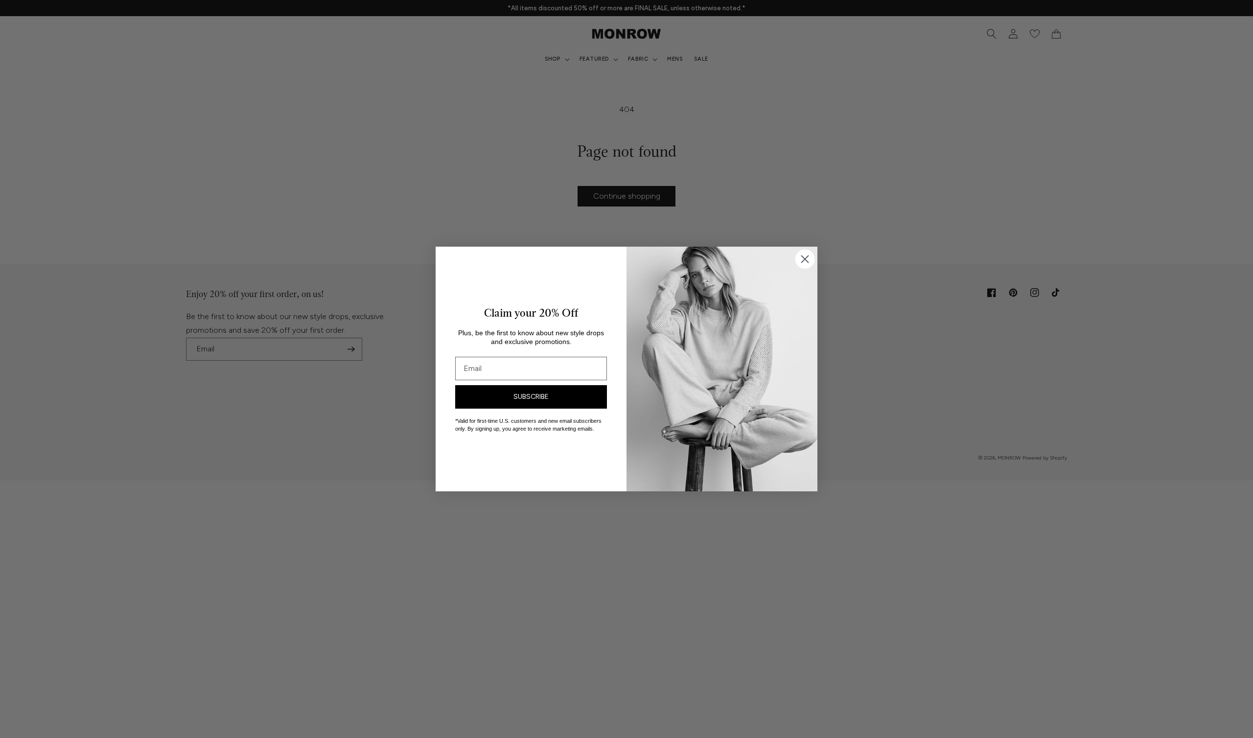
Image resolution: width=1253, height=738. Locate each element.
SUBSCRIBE (531, 396)
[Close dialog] (804, 259)
